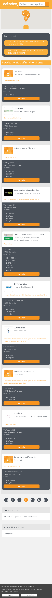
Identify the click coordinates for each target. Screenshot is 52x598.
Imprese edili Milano (10, 157)
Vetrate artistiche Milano (11, 81)
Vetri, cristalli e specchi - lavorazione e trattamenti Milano (21, 199)
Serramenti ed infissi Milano (12, 118)
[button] (26, 19)
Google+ (9, 176)
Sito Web (9, 134)
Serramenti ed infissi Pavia (12, 466)
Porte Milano (8, 244)
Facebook (10, 218)
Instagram (10, 358)
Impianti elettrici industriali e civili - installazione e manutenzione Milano (25, 295)
